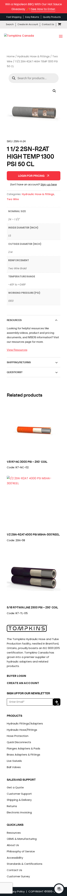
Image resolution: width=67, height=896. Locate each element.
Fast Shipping (13, 17)
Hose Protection (17, 736)
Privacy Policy (16, 891)
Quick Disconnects (19, 742)
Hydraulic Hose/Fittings (22, 730)
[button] (54, 91)
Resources (14, 833)
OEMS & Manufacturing (22, 839)
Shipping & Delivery (19, 800)
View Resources (17, 350)
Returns (12, 806)
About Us (13, 845)
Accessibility (15, 858)
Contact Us (48, 24)
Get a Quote (15, 787)
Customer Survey (18, 876)
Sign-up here (49, 184)
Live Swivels (14, 761)
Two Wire (13, 199)
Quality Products (52, 17)
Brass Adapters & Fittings (23, 754)
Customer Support (19, 794)
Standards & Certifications (24, 864)
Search (10, 24)
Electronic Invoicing (19, 812)
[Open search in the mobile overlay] (33, 78)
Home (11, 56)
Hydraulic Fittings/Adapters (25, 723)
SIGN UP (56, 702)
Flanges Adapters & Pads (23, 748)
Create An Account (28, 24)
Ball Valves (14, 767)
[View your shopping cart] (59, 24)
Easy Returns (32, 17)
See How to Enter (43, 9)
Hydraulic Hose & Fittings (33, 56)
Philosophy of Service (21, 851)
